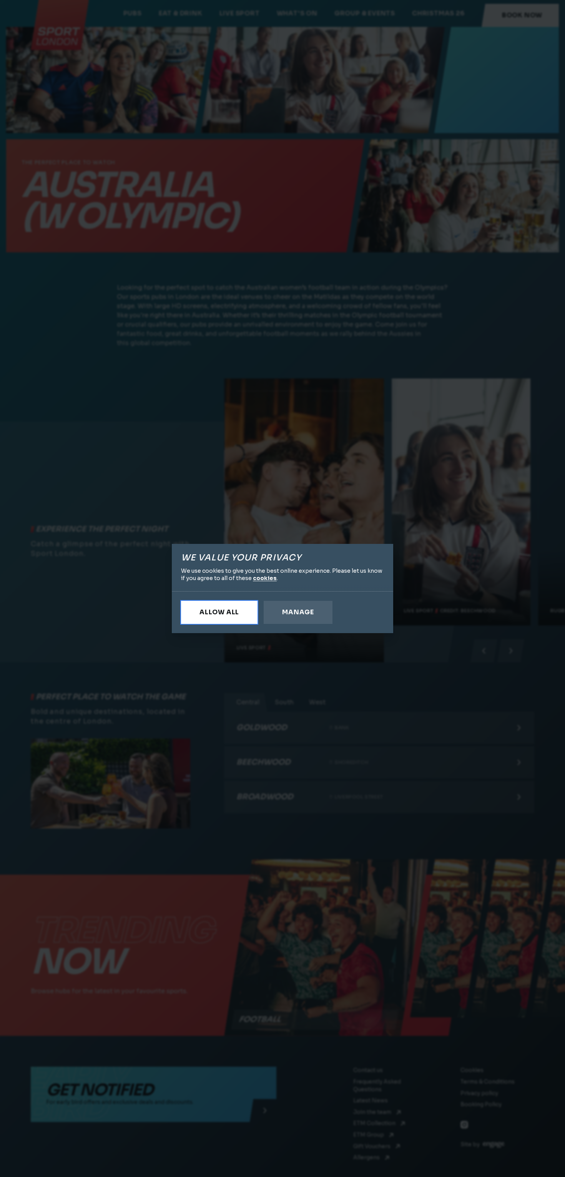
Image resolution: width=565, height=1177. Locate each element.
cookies (265, 578)
